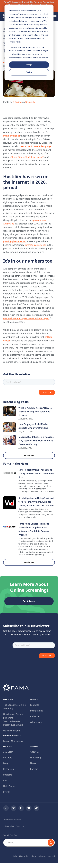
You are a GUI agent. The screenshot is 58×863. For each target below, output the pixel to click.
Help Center (9, 786)
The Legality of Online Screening (14, 706)
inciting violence (11, 135)
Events (6, 791)
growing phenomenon (14, 241)
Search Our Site (10, 835)
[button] (55, 16)
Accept (29, 64)
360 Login (8, 751)
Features (34, 704)
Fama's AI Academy (13, 741)
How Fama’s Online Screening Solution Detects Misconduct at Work (13, 719)
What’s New (36, 722)
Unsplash (30, 102)
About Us (34, 751)
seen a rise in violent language (35, 146)
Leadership (35, 757)
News (33, 763)
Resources (8, 769)
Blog (5, 763)
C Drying (17, 102)
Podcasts (7, 774)
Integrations (36, 710)
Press (6, 780)
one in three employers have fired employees (26, 318)
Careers (34, 769)
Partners (7, 757)
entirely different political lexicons (26, 156)
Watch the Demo (11, 730)
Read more (29, 455)
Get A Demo (29, 601)
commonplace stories (36, 244)
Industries (35, 716)
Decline (29, 72)
